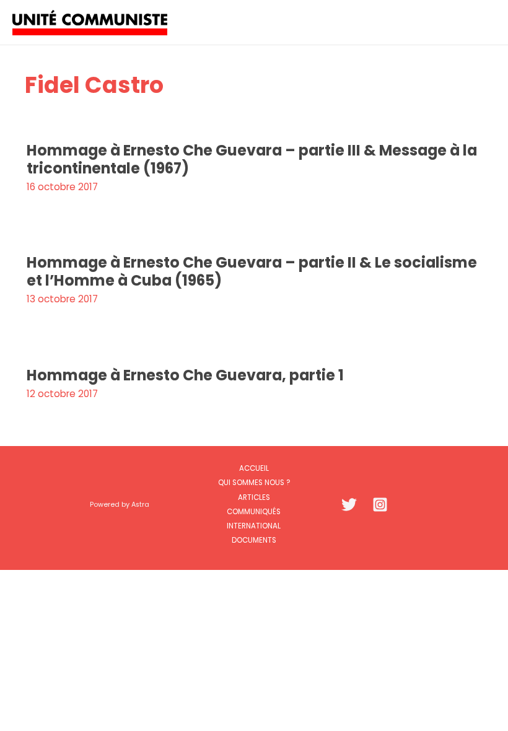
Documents (254, 540)
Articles (254, 497)
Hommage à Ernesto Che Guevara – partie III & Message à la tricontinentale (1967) (252, 159)
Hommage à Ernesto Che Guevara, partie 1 (185, 375)
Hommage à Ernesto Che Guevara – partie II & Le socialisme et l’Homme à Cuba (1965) (252, 271)
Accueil (254, 468)
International (254, 526)
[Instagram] (380, 504)
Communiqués (254, 512)
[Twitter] (349, 504)
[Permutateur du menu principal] (482, 22)
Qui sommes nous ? (254, 483)
